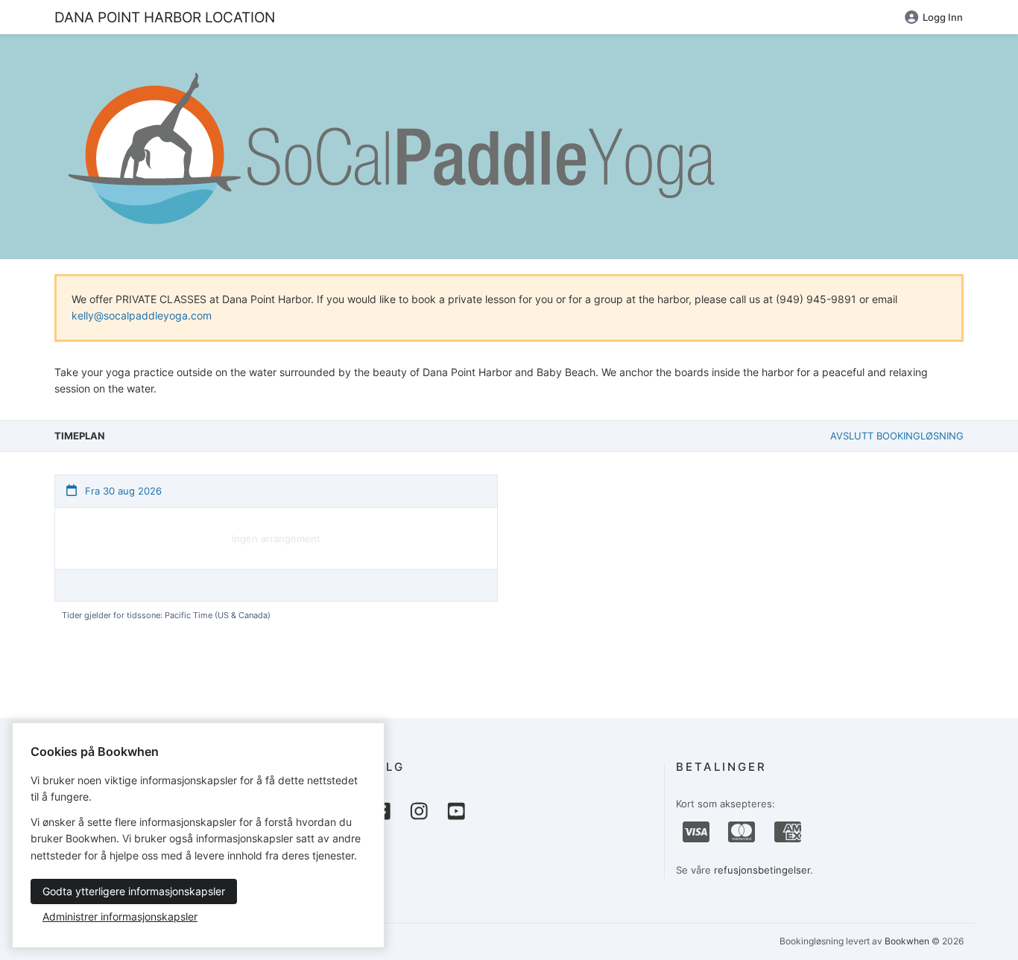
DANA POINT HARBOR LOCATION (164, 17)
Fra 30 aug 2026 (122, 491)
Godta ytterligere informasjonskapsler (133, 891)
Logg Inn (943, 17)
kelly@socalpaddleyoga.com (142, 315)
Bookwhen (907, 941)
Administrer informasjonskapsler (119, 916)
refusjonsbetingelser (762, 870)
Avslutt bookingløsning (897, 436)
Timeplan (79, 436)
